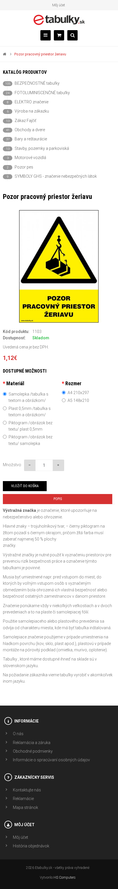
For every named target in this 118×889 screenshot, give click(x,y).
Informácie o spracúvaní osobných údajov (51, 760)
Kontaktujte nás (27, 790)
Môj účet (58, 5)
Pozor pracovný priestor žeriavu (40, 54)
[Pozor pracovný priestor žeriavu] (59, 266)
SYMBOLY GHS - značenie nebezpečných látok (52, 176)
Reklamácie (23, 798)
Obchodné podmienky (33, 751)
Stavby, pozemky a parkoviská (37, 148)
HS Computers (65, 878)
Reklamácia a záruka (31, 742)
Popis (58, 499)
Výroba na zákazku (28, 111)
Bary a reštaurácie (26, 139)
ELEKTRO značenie (27, 102)
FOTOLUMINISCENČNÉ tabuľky (38, 92)
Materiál (15, 383)
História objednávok (31, 846)
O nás (18, 733)
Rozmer (73, 383)
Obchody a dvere (25, 129)
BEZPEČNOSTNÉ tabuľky (32, 83)
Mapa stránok (25, 807)
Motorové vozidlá (26, 157)
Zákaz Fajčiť (21, 120)
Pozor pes (20, 167)
